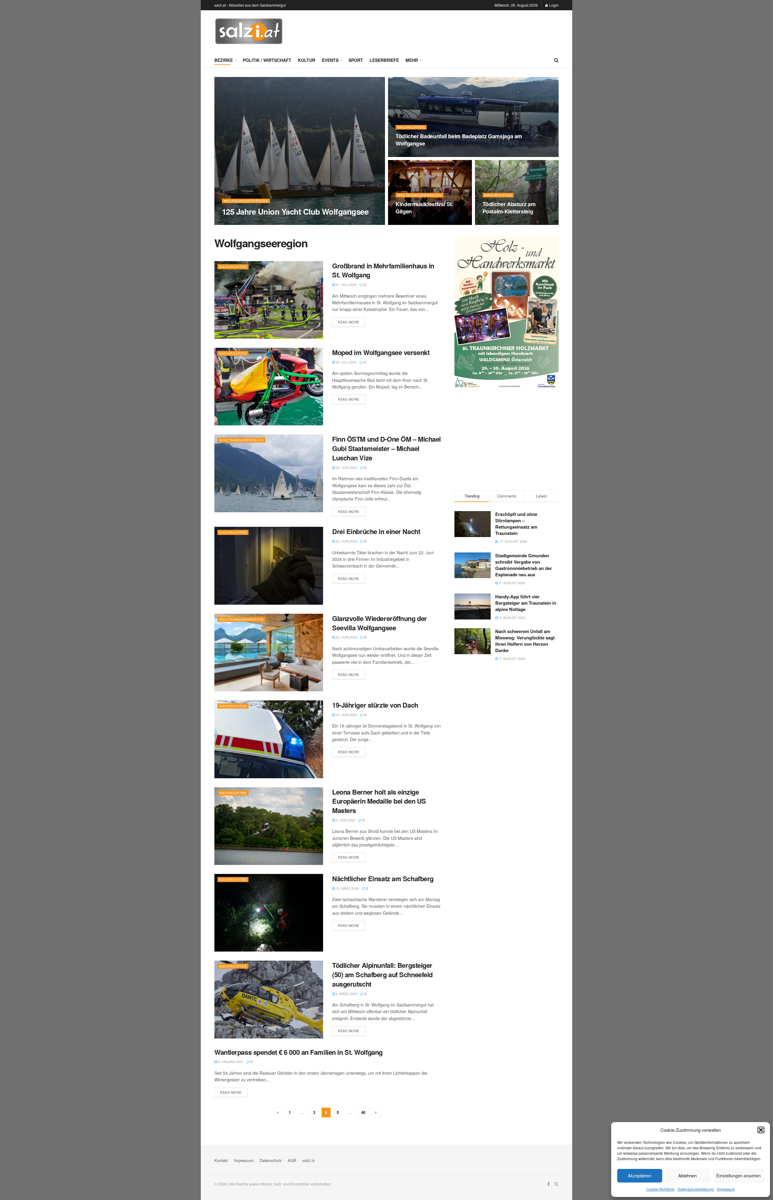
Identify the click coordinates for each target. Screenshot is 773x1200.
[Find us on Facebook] (548, 1184)
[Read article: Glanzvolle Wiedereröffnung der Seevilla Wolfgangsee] (268, 652)
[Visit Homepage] (248, 31)
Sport (355, 60)
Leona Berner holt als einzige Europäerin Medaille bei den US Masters (379, 801)
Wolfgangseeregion (246, 201)
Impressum (726, 1189)
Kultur (306, 60)
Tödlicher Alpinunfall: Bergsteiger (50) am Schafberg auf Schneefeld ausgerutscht (382, 974)
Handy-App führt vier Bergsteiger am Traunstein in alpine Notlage (525, 603)
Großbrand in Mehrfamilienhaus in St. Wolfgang (383, 270)
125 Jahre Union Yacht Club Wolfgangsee (295, 211)
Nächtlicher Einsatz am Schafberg (383, 878)
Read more (351, 321)
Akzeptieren (639, 1175)
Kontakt (221, 1160)
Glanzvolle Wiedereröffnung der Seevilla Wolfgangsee (379, 622)
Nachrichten (411, 127)
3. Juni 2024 (345, 820)
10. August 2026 (412, 155)
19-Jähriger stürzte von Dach (375, 705)
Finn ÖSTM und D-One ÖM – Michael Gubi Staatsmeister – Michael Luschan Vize (386, 448)
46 (363, 1112)
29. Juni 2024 (346, 467)
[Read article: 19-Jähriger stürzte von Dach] (268, 739)
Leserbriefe (384, 60)
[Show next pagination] (375, 1113)
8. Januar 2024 (230, 1061)
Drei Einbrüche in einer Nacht (376, 531)
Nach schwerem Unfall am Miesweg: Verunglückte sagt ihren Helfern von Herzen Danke (525, 641)
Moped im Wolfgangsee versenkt (380, 352)
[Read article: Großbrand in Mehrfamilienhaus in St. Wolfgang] (268, 300)
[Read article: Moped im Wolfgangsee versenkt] (268, 386)
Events (330, 60)
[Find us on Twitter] (556, 1184)
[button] (761, 1130)
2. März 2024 (346, 993)
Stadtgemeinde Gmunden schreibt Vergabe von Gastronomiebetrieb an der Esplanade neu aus (523, 565)
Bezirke (223, 60)
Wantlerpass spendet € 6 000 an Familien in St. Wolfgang (298, 1052)
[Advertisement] (449, 30)
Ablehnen (687, 1175)
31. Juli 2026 (409, 223)
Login (553, 5)
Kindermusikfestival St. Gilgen (424, 207)
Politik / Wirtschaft (267, 60)
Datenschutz (271, 1160)
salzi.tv (308, 1160)
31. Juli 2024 (345, 284)
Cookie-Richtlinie (660, 1189)
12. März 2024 (347, 888)
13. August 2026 (239, 223)
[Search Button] (556, 60)
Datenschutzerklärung (696, 1189)
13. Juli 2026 (496, 223)
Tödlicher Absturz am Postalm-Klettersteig (509, 207)
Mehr (412, 60)
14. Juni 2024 (346, 714)
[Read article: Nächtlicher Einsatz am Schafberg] (268, 913)
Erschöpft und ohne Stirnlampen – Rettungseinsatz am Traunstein (516, 523)
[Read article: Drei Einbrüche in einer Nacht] (268, 565)
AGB (292, 1160)
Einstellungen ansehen (738, 1175)
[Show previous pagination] (278, 1113)
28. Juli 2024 (345, 362)
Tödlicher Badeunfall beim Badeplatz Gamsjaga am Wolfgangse (459, 139)
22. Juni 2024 (346, 541)
